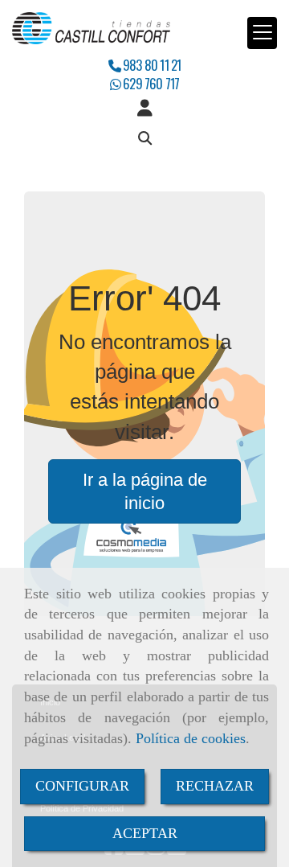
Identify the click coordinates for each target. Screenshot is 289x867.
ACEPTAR (144, 833)
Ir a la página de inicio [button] (145, 491)
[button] (144, 108)
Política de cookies (191, 738)
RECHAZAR (215, 786)
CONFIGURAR (82, 786)
